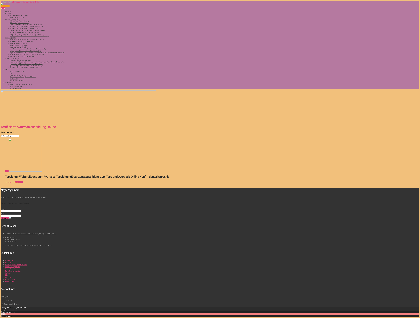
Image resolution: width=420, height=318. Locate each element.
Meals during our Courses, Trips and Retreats (23, 77)
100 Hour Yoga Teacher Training (19, 23)
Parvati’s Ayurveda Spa (12, 58)
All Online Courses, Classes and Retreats (21, 84)
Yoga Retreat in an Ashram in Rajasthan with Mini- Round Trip (28, 49)
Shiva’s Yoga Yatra (10, 38)
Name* (3, 209)
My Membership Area (16, 86)
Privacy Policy (10, 279)
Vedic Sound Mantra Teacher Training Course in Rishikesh (26, 25)
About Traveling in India (17, 71)
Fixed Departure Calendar (17, 17)
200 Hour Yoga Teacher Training (19, 21)
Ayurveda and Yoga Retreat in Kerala (20, 60)
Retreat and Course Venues (17, 75)
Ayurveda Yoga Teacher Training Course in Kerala (24, 28)
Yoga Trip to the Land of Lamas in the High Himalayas (25, 51)
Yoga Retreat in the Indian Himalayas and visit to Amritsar (27, 40)
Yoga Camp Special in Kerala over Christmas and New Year (27, 54)
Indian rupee (8, 316)
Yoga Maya (9, 260)
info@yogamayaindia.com (21, 2)
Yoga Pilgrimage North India (18, 47)
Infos (6, 69)
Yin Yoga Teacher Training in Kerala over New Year (24, 32)
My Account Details (15, 88)
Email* (3, 213)
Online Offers (9, 82)
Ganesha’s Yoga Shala (11, 19)
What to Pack (14, 79)
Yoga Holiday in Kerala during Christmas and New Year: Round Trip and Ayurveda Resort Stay (37, 53)
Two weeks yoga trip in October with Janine (22, 56)
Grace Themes (13, 310)
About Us (8, 12)
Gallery (7, 273)
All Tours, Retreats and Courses (19, 15)
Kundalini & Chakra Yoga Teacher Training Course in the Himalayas (29, 36)
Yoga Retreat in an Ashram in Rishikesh (21, 41)
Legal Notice (9, 281)
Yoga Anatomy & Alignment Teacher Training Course (25, 34)
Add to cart (19, 182)
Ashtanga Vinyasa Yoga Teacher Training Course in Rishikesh (27, 30)
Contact (8, 277)
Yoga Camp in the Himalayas (18, 43)
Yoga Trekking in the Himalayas (19, 45)
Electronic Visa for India (17, 81)
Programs (8, 13)
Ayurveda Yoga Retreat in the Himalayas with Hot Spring (26, 64)
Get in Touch (5, 6)
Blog (11, 73)
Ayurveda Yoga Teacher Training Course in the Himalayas (26, 27)
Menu (3, 8)
